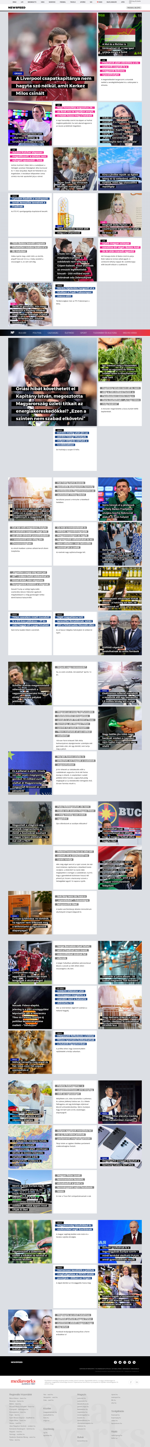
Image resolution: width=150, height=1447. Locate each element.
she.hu (113, 1403)
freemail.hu (115, 1415)
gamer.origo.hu (83, 1406)
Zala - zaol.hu (48, 1400)
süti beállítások (116, 1368)
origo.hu (46, 1420)
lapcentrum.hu (116, 1423)
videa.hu (114, 1420)
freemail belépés (133, 8)
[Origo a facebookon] (115, 1362)
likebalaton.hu (82, 1409)
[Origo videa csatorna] (129, 1362)
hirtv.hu (46, 1418)
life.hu (113, 1400)
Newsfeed (52, 2)
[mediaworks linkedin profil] (136, 1382)
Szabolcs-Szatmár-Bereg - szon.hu (22, 1437)
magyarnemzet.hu (50, 1412)
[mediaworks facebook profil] (131, 1382)
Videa (42, 2)
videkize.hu (81, 1426)
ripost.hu (114, 1394)
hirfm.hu (114, 1438)
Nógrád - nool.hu (15, 1432)
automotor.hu (82, 1401)
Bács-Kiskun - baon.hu (17, 1398)
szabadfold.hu (48, 1415)
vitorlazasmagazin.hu (85, 1423)
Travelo (73, 2)
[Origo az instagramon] (124, 1362)
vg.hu (45, 1432)
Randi (100, 2)
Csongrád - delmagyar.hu (18, 1409)
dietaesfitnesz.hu (83, 1420)
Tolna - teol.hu (14, 1440)
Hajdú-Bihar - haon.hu (17, 1420)
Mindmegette (32, 2)
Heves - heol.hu (15, 1423)
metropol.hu (115, 1397)
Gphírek (82, 2)
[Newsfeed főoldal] (17, 1362)
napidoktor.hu (82, 1412)
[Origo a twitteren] (120, 1362)
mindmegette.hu (83, 1415)
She (91, 2)
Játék (123, 2)
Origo (14, 2)
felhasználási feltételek (103, 1368)
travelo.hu (81, 1418)
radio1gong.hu (116, 1435)
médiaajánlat (135, 1368)
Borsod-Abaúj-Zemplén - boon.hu (21, 1406)
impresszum (126, 1368)
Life (22, 2)
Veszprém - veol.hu (50, 1397)
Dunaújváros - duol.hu (17, 1412)
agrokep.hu (47, 1435)
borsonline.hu (82, 1441)
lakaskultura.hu (83, 1404)
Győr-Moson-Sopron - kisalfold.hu (21, 1418)
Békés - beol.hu (15, 1404)
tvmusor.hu (81, 1429)
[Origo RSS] (134, 1362)
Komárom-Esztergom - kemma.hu (22, 1429)
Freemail (63, 2)
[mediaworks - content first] (23, 1382)
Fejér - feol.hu (14, 1415)
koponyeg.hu (116, 1418)
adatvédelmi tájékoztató (86, 1368)
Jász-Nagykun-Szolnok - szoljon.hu (22, 1426)
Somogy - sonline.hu (17, 1434)
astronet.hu (81, 1398)
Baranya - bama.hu (16, 1401)
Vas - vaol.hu (48, 1394)
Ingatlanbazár (112, 2)
